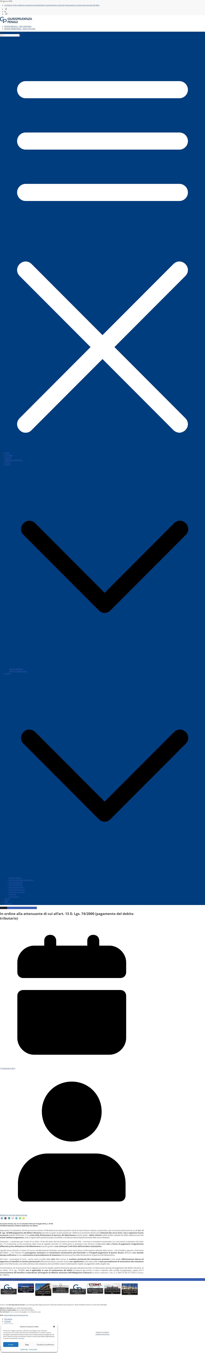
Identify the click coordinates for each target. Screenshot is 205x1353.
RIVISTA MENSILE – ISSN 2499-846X (17, 26)
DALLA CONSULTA (16, 882)
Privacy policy (33, 1349)
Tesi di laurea (14, 897)
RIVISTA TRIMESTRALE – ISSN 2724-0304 (19, 29)
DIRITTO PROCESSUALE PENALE (21, 880)
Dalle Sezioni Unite (16, 887)
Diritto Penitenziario (17, 890)
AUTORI (7, 462)
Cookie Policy (24, 1349)
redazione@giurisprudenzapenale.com (16, 1315)
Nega (27, 1344)
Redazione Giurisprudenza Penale (13, 1215)
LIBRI (6, 901)
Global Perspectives (16, 892)
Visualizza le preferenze (45, 1344)
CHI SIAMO (8, 455)
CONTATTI (8, 904)
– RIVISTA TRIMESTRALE (18, 671)
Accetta (10, 1344)
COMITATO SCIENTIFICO (13, 460)
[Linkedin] (9, 1218)
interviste (12, 894)
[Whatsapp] (20, 1218)
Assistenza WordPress (102, 1334)
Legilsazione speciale (28, 908)
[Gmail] (12, 1218)
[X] (5, 1218)
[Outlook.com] (16, 1218)
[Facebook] (1, 1218)
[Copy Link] (23, 1218)
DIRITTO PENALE (15, 878)
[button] (54, 1326)
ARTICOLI (3, 908)
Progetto (7, 458)
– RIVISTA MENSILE (16, 669)
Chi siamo (8, 1319)
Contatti (7, 1321)
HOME (6, 453)
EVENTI (7, 899)
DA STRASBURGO (15, 885)
